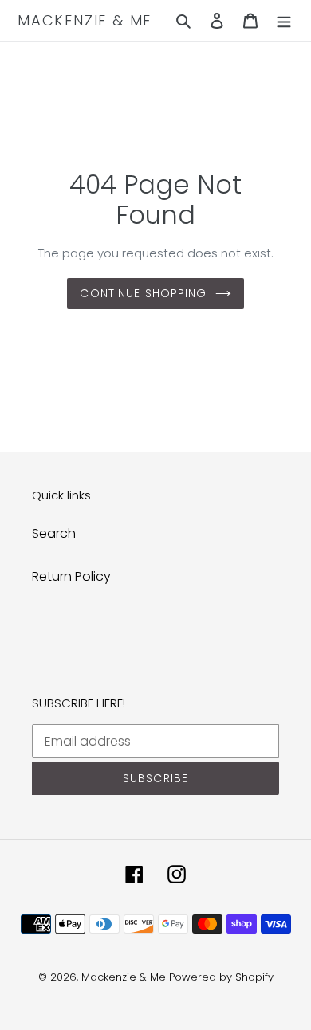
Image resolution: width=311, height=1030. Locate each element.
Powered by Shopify (221, 977)
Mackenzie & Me (85, 20)
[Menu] (284, 20)
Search (54, 533)
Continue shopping (143, 293)
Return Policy (71, 576)
